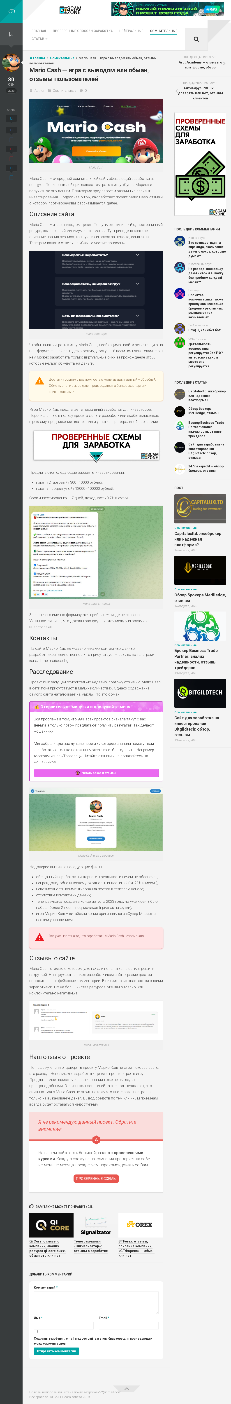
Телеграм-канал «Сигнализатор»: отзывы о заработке (91, 1246)
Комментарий (46, 1287)
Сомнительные (163, 31)
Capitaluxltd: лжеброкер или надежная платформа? (207, 395)
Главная (39, 31)
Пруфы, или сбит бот (204, 330)
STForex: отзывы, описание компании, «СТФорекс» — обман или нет (136, 1248)
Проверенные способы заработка (83, 31)
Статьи (38, 39)
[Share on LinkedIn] (11, 173)
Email (104, 1318)
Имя (38, 1318)
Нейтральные (131, 31)
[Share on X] (11, 119)
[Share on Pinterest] (11, 154)
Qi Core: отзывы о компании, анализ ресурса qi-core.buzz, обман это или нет (47, 1248)
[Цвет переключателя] (11, 11)
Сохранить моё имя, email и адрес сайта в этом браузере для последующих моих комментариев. (93, 1341)
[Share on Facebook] (11, 135)
